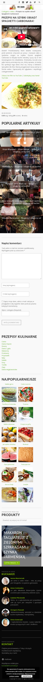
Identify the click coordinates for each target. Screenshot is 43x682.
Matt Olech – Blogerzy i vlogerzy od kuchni (21, 167)
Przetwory (5, 353)
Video (12, 11)
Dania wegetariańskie (9, 369)
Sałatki (4, 360)
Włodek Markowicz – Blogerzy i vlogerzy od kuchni (21, 219)
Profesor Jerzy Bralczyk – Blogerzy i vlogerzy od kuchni (21, 185)
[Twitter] (27, 2)
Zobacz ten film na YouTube (12, 76)
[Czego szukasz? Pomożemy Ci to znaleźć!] (4, 2)
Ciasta (4, 342)
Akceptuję (27, 676)
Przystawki (5, 355)
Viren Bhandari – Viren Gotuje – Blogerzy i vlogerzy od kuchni (21, 150)
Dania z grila (6, 348)
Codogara (5, 11)
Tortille (4, 365)
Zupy (3, 367)
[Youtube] (30, 2)
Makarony (5, 351)
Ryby (3, 358)
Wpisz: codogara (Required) (11, 310)
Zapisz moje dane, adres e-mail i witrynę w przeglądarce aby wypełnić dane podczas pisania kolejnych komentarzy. (19, 303)
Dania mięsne (6, 344)
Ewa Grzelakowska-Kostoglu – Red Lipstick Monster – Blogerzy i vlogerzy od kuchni (21, 202)
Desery (4, 346)
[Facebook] (19, 2)
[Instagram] (23, 2)
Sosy (3, 362)
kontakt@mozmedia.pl (10, 666)
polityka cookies (14, 676)
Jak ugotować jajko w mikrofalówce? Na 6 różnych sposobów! (22, 133)
